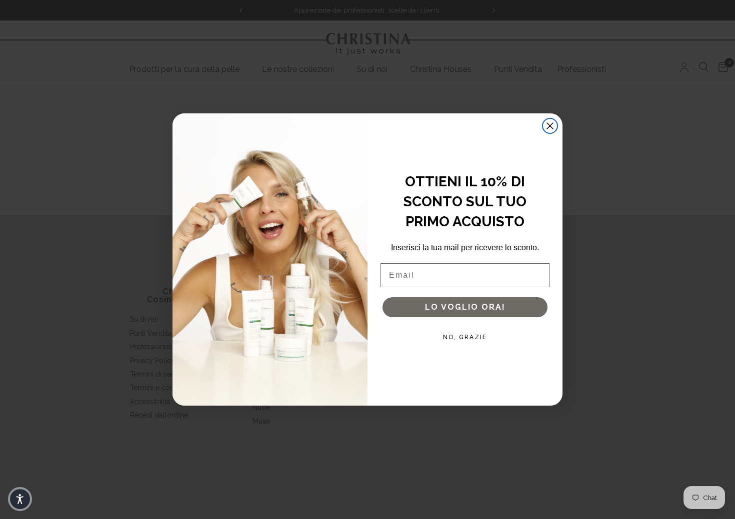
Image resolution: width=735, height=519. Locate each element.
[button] (20, 499)
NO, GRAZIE (465, 337)
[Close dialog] (550, 125)
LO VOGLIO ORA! (465, 307)
